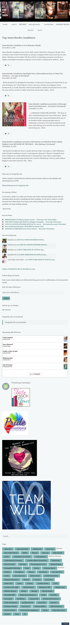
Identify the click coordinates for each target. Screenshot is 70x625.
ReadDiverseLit (27, 602)
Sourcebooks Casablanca (29, 610)
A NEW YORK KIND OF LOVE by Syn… (31, 250)
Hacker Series (35, 576)
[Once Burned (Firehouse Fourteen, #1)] (65, 348)
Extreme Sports (49, 568)
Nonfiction (21, 599)
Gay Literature (57, 572)
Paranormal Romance (51, 599)
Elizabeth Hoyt (55, 564)
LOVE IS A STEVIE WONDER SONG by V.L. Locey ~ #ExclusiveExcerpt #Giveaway (35, 224)
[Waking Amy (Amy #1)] (65, 362)
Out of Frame (8, 365)
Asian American (22, 549)
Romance (53, 602)
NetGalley (53, 595)
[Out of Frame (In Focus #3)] (65, 369)
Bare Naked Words (11, 553)
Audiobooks (37, 549)
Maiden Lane (60, 587)
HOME (5, 24)
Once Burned (8, 344)
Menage (34, 591)
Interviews (49, 24)
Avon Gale (50, 549)
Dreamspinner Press (38, 564)
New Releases (34, 24)
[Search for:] (35, 536)
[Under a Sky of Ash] (65, 355)
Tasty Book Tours (58, 610)
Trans (17, 614)
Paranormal (34, 599)
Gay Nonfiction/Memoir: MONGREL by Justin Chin (24, 226)
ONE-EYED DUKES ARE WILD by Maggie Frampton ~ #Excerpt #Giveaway (33, 222)
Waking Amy (8, 358)
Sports (45, 610)
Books (6, 557)
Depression (56, 560)
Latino (19, 583)
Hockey (26, 580)
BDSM (25, 553)
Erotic (27, 568)
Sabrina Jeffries (39, 606)
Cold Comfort (8, 337)
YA (25, 614)
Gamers (31, 572)
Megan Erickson (8, 366)
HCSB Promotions (51, 576)
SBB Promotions (56, 606)
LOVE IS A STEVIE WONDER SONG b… (31, 240)
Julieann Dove (7, 359)
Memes (23, 591)
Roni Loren (25, 606)
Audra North (7, 339)
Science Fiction (9, 610)
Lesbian (29, 583)
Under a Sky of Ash (10, 351)
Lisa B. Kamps (7, 346)
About (14, 24)
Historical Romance (11, 580)
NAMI (43, 595)
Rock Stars (42, 602)
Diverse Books (9, 564)
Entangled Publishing (12, 568)
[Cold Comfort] (65, 342)
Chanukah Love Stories (22, 557)
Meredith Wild (9, 595)
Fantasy (7, 572)
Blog (40, 30)
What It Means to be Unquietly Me (15, 185)
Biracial (34, 553)
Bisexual (45, 553)
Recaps (31, 30)
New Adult (8, 599)
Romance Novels (10, 606)
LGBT (55, 583)
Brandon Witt (7, 353)
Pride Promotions (10, 602)
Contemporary (40, 557)
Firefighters (19, 572)
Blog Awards (57, 553)
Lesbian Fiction (42, 583)
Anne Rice (8, 549)
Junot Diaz (49, 580)
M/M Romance (28, 587)
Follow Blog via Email (10, 275)
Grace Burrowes (19, 576)
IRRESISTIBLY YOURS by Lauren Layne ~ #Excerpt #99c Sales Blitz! (30, 220)
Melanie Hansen (10, 591)
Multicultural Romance (28, 595)
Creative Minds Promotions (37, 560)
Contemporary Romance (13, 560)
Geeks (6, 576)
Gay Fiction (43, 572)
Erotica (36, 568)
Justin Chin (8, 583)
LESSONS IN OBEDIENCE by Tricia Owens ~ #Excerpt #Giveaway (29, 229)
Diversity (23, 564)
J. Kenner (37, 580)
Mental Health (47, 591)
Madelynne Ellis (44, 587)
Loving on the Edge (11, 587)
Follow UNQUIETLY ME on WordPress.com (18, 269)
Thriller (7, 614)
